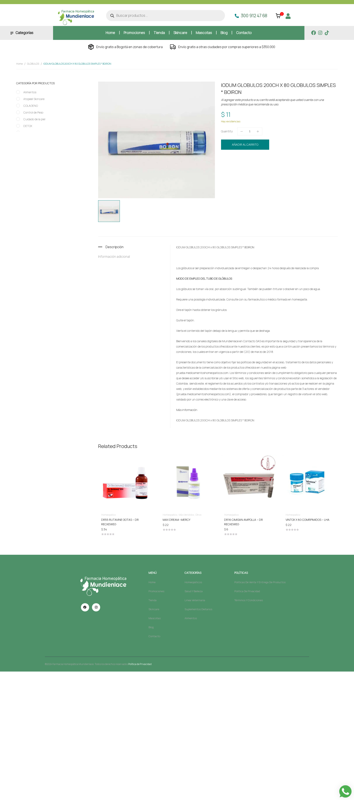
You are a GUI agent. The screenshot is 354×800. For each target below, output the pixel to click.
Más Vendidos (186, 514)
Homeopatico (260, 158)
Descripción (115, 247)
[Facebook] (313, 32)
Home (19, 63)
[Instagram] (320, 32)
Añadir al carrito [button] (126, 519)
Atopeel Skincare (33, 99)
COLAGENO (30, 106)
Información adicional (114, 256)
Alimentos (29, 92)
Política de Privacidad (140, 664)
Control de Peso (33, 112)
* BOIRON (248, 247)
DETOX (27, 126)
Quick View (126, 470)
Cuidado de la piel (34, 119)
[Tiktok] (326, 32)
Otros (198, 514)
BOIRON (245, 166)
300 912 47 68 (254, 15)
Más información (186, 410)
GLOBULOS (33, 63)
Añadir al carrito (245, 144)
